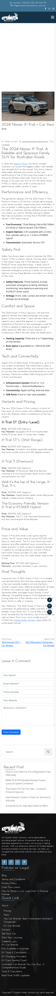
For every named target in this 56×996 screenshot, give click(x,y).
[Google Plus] (11, 862)
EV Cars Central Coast (14, 960)
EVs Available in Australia (15, 948)
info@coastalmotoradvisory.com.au (29, 5)
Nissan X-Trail (20, 164)
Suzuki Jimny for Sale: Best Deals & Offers (27, 805)
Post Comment (11, 732)
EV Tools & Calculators (14, 952)
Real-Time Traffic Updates (16, 975)
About (5, 905)
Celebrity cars (9, 941)
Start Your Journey (12, 937)
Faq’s (6, 914)
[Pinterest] (24, 862)
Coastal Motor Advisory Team (27, 620)
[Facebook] (49, 600)
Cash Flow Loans (11, 887)
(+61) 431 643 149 (37, 2)
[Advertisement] (28, 44)
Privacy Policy (9, 883)
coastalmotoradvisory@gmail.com (35, 141)
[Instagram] (49, 612)
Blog (4, 875)
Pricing (7, 910)
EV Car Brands (12, 925)
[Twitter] (49, 606)
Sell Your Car (9, 933)
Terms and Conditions (13, 879)
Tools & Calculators (12, 971)
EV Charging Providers (14, 956)
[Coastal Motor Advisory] (10, 17)
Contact (6, 929)
